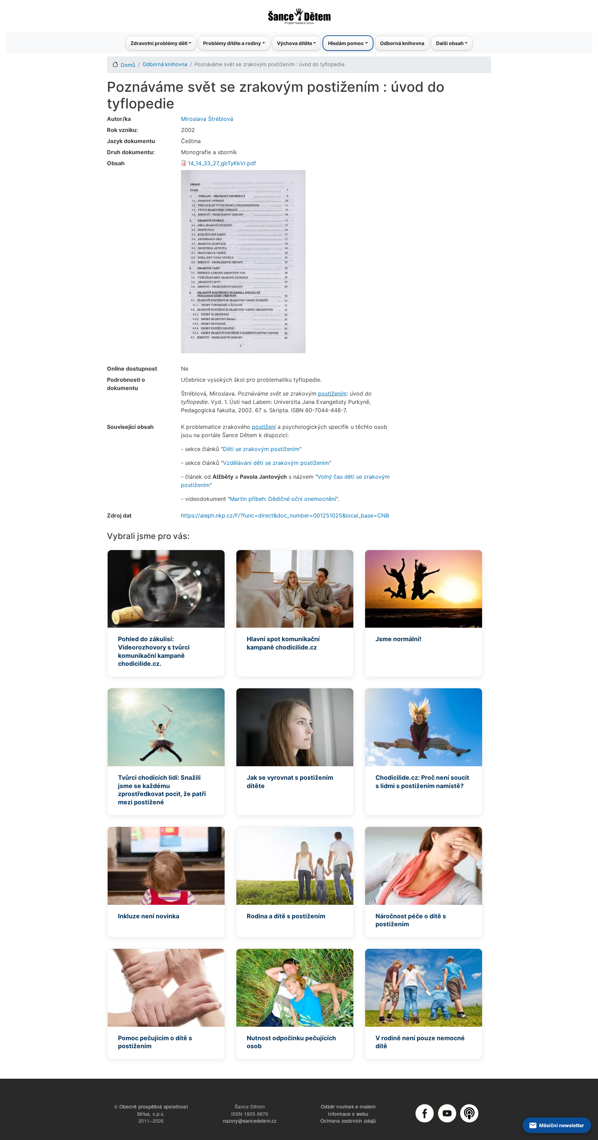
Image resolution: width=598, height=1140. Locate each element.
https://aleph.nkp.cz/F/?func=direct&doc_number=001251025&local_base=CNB (285, 515)
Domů (128, 65)
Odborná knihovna (402, 43)
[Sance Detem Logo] (299, 14)
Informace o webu (348, 1113)
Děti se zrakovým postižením (261, 448)
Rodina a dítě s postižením (286, 916)
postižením (332, 393)
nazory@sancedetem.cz (250, 1120)
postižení (264, 426)
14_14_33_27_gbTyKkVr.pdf (222, 163)
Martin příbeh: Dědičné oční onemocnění (283, 498)
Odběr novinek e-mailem (348, 1106)
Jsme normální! (398, 639)
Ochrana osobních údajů (348, 1120)
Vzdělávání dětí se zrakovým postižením (276, 462)
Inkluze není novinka (148, 916)
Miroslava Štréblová (207, 118)
